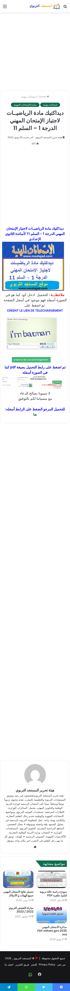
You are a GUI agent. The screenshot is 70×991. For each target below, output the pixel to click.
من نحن (61, 964)
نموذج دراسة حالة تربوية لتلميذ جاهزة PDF (53, 893)
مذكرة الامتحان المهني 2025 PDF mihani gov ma (52, 930)
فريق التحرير (22, 964)
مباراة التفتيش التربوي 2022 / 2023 (21, 910)
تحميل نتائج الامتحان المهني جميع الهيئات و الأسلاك (18, 893)
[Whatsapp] (30, 974)
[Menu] (5, 7)
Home (43, 96)
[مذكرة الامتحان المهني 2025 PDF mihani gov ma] (52, 914)
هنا (35, 414)
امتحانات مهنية (29, 96)
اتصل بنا (9, 964)
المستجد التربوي (22, 958)
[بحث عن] (65, 7)
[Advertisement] (35, 51)
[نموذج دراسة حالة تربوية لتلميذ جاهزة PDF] (52, 879)
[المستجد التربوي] (44, 6)
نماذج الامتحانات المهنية (25, 104)
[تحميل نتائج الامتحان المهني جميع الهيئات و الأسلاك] (18, 879)
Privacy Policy (47, 964)
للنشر (34, 964)
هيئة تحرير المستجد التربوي (48, 137)
